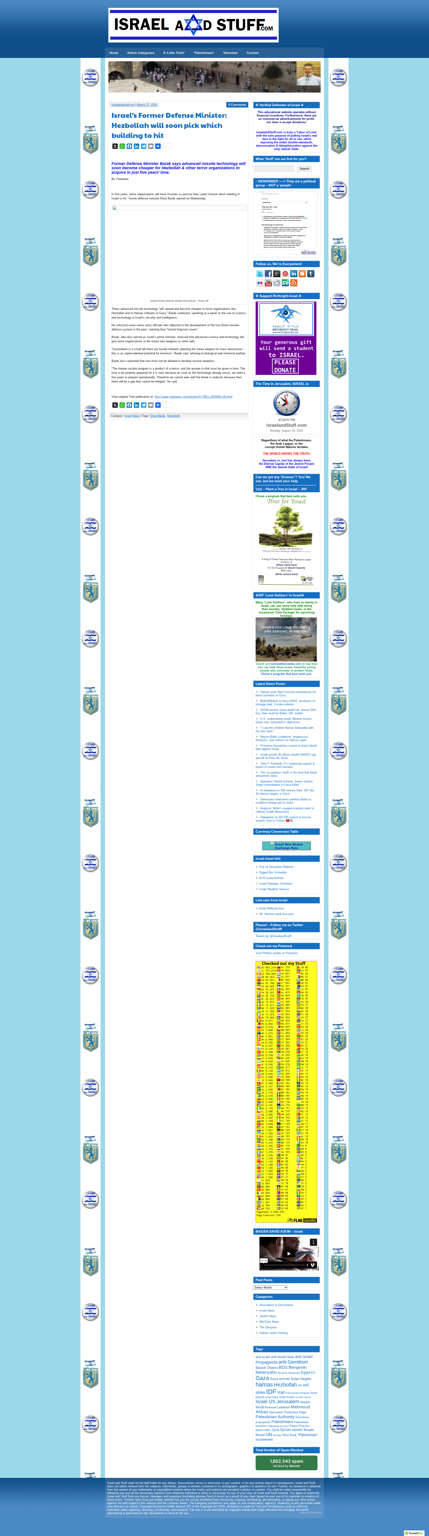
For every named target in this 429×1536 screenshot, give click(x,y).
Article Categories (140, 53)
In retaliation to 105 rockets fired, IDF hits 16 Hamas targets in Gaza (285, 792)
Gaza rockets (280, 1379)
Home (113, 53)
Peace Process (299, 1426)
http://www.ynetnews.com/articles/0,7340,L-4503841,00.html (193, 396)
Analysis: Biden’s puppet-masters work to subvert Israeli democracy (285, 810)
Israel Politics (287, 1397)
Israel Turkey (303, 1397)
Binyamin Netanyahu (289, 1372)
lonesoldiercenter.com (286, 664)
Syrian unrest (291, 1430)
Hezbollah (173, 416)
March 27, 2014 (147, 104)
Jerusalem (288, 1401)
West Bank (289, 1435)
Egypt (305, 1372)
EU (313, 1372)
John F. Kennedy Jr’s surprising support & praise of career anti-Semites (285, 765)
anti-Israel (263, 1357)
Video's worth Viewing (273, 1333)
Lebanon (283, 1407)
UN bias (277, 1435)
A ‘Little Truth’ (174, 53)
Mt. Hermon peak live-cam (276, 914)
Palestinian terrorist (278, 1426)
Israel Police (271, 1397)
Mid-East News (269, 1321)
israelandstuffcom (123, 104)
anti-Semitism (293, 1362)
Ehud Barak (157, 416)
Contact (253, 53)
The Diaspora (268, 1327)
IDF (271, 1391)
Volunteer (230, 53)
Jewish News (267, 1316)
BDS (283, 1367)
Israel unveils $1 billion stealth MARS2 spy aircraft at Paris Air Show (286, 756)
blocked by (286, 1463)
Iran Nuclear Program (298, 1393)
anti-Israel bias (282, 1357)
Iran (281, 1392)
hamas (264, 1384)
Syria (275, 1430)
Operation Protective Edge (287, 1412)
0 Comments (237, 104)
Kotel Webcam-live (271, 908)
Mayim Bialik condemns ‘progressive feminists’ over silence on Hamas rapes (282, 738)
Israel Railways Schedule (275, 883)
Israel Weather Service (274, 889)
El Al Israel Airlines (271, 878)
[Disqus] (178, 482)
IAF (300, 1385)
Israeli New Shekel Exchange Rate (288, 846)
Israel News (132, 416)
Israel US (266, 1401)
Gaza (262, 1378)
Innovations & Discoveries (276, 1305)
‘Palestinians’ (204, 53)
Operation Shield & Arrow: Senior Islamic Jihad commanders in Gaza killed (284, 783)
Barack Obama (267, 1367)
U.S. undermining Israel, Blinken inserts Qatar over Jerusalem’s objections (284, 720)
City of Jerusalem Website (276, 866)
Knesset (270, 1407)
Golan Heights (301, 1379)
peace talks (263, 1430)
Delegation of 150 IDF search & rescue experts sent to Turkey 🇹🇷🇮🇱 (283, 819)
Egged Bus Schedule (273, 872)
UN (269, 1434)
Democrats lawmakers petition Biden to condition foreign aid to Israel (283, 801)
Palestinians (282, 1421)
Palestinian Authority (275, 1416)
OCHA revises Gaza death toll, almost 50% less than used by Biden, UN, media (286, 711)
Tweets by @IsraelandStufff (274, 936)
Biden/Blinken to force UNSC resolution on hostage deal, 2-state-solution (285, 702)
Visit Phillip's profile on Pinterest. (277, 953)
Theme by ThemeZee (311, 1512)
